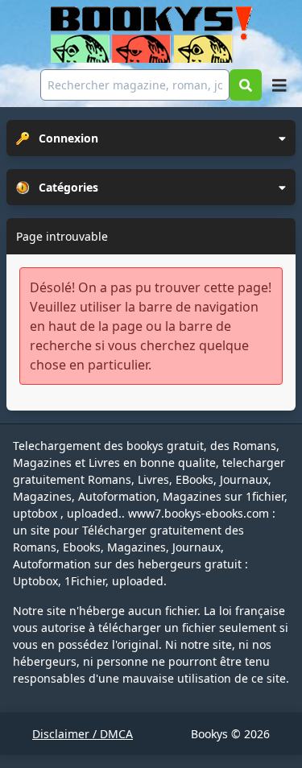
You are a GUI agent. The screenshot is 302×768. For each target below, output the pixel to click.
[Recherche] (246, 85)
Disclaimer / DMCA (82, 733)
